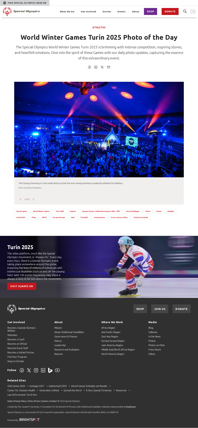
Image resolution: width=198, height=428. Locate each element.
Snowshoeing (99, 217)
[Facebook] (21, 372)
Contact (53, 401)
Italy (73, 217)
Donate (170, 11)
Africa (148, 211)
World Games (22, 211)
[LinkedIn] (43, 372)
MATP (44, 217)
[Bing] (50, 372)
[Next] (33, 199)
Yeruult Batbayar (132, 211)
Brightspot (131, 407)
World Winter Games (41, 211)
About (135, 11)
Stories (106, 11)
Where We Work (112, 322)
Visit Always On (21, 286)
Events (122, 11)
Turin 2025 (60, 211)
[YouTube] (57, 372)
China (34, 217)
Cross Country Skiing (119, 217)
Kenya (158, 211)
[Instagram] (36, 372)
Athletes (99, 27)
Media (152, 322)
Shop (150, 11)
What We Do (67, 11)
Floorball (84, 217)
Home (10, 401)
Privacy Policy (20, 401)
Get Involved (88, 11)
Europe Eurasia (59, 217)
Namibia (170, 211)
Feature (73, 211)
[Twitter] (28, 372)
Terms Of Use (33, 401)
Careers (44, 401)
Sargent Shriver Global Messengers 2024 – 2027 (101, 211)
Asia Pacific (21, 217)
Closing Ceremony (140, 217)
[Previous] (21, 199)
